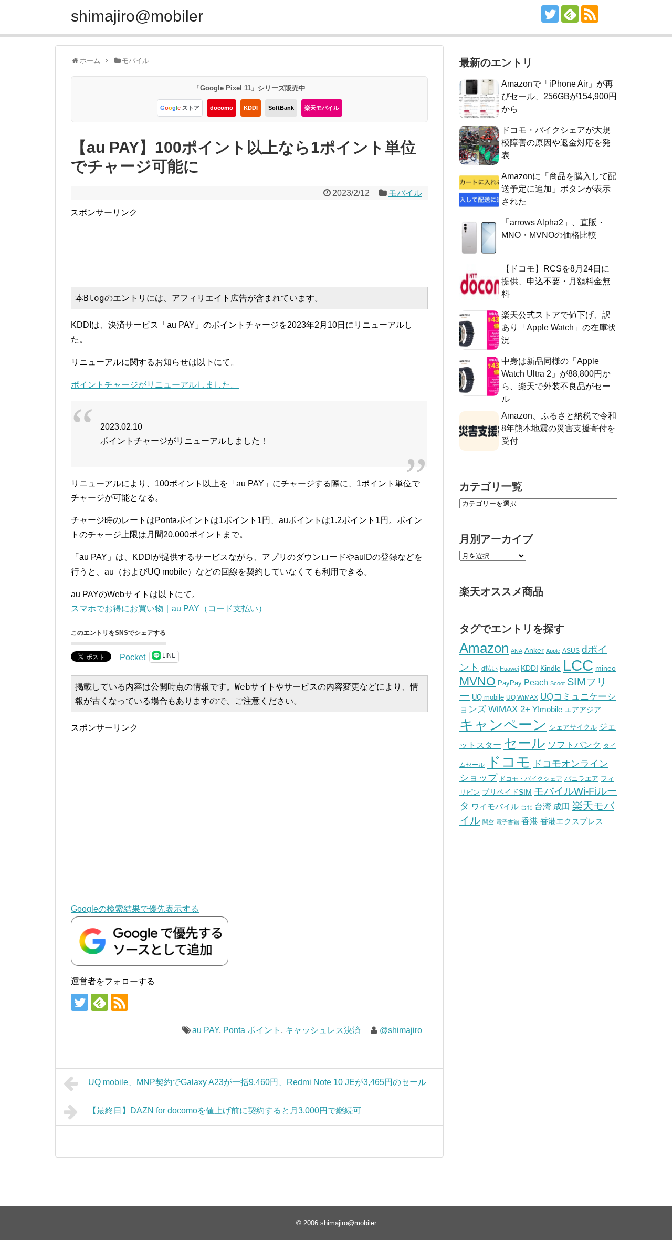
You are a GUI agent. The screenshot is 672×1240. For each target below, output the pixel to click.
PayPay (510, 683)
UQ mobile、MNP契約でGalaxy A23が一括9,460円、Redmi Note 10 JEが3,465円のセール (257, 1082)
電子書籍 (507, 822)
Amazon (484, 648)
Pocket (132, 657)
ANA (516, 651)
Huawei (509, 668)
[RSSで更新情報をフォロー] (589, 14)
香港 (529, 821)
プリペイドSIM (507, 792)
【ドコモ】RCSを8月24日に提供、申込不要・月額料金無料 (556, 281)
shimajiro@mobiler (137, 16)
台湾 (542, 806)
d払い (489, 668)
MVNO (477, 681)
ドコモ (509, 762)
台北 (526, 807)
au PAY (205, 1030)
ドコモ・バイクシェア (530, 779)
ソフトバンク (574, 745)
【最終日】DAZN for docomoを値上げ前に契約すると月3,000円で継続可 (224, 1110)
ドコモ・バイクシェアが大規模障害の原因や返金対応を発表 (556, 143)
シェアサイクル (573, 727)
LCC (578, 665)
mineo (605, 668)
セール (524, 743)
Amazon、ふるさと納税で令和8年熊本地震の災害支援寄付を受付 (558, 428)
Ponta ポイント (252, 1030)
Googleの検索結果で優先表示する (135, 908)
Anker (534, 650)
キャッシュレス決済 (323, 1030)
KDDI (251, 108)
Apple (553, 651)
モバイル (405, 193)
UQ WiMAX (522, 697)
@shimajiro (401, 1030)
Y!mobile (547, 709)
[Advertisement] (261, 243)
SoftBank (281, 108)
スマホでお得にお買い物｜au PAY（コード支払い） (169, 608)
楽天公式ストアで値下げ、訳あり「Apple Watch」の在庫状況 (558, 327)
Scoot (557, 683)
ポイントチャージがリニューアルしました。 (155, 384)
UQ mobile (488, 697)
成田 (561, 806)
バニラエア (581, 779)
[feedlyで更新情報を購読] (570, 14)
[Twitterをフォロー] (550, 14)
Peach (536, 682)
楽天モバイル (321, 108)
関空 (488, 822)
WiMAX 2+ (509, 709)
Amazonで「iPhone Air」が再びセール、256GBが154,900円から (559, 96)
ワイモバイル (495, 806)
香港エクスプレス (571, 821)
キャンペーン (503, 725)
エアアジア (582, 709)
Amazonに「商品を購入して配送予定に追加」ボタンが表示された (558, 189)
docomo (221, 108)
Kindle (550, 668)
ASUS (571, 650)
